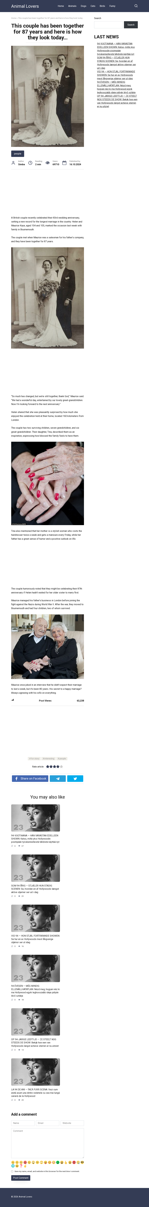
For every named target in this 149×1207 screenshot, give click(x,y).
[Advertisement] (47, 194)
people (17, 153)
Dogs (83, 6)
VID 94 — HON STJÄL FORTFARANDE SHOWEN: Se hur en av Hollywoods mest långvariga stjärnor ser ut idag (35, 939)
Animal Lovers (25, 6)
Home (61, 6)
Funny (112, 6)
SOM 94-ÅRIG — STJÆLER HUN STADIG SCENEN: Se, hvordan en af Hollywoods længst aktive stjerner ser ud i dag (35, 889)
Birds (102, 6)
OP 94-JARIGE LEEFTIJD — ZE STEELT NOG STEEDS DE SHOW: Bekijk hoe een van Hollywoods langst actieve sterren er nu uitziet (35, 1042)
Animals (72, 6)
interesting (49, 758)
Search (97, 18)
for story (35, 758)
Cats (93, 6)
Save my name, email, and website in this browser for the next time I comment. (47, 1171)
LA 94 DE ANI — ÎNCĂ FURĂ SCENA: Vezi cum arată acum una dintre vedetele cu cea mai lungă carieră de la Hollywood (35, 1092)
